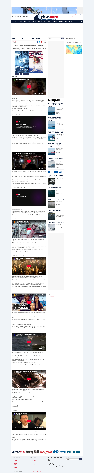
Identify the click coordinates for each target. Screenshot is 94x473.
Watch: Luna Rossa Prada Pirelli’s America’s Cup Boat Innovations (55, 145)
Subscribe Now (74, 14)
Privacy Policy (30, 2)
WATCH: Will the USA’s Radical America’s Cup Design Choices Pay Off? (55, 105)
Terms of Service (36, 2)
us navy (28, 74)
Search (62, 38)
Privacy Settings (39, 471)
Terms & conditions (29, 471)
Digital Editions (74, 16)
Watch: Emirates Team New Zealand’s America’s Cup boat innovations (55, 158)
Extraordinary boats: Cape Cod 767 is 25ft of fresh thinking (55, 131)
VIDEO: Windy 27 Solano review (56, 222)
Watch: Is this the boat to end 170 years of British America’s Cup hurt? (55, 118)
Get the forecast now (70, 54)
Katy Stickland (15, 41)
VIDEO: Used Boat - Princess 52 (56, 200)
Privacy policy (35, 471)
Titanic (24, 74)
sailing (21, 74)
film (18, 74)
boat (15, 74)
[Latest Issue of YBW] (80, 14)
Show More (16, 5)
